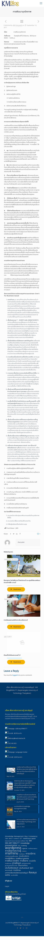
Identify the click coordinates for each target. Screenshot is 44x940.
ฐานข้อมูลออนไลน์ (26, 863)
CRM (6, 839)
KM (30, 841)
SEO (19, 846)
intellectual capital (29, 839)
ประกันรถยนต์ (24, 868)
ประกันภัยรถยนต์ (11, 868)
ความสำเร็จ (32, 861)
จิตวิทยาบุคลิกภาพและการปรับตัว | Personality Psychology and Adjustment (27, 822)
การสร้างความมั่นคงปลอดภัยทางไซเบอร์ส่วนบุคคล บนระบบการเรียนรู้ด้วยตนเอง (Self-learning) (27, 797)
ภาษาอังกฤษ (17, 870)
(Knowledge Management (14, 836)
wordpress (13, 848)
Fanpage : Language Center (18, 752)
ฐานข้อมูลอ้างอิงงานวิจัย (11, 866)
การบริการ (30, 854)
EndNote (16, 839)
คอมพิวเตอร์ (8, 863)
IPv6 (27, 841)
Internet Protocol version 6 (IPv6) (15, 841)
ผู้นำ (31, 868)
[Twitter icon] (20, 928)
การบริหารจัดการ (24, 856)
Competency (32, 836)
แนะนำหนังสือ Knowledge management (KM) (22, 807)
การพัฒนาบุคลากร (22, 858)
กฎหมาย (24, 848)
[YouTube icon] (23, 928)
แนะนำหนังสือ (14, 875)
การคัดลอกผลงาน (32, 849)
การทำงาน (11, 853)
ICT (21, 839)
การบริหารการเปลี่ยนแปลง (11, 856)
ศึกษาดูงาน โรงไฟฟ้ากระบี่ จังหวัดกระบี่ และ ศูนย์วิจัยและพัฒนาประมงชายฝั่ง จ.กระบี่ (22, 581)
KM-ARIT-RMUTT (12, 843)
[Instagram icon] (26, 928)
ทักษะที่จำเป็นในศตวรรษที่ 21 (12, 655)
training (24, 846)
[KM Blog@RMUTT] (10, 3)
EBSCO (11, 839)
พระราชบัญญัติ (8, 870)
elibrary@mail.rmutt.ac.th (16, 738)
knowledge (25, 843)
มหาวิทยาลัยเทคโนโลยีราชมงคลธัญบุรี (16, 873)
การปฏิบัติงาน (10, 858)
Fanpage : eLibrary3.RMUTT (18, 729)
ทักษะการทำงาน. (23, 866)
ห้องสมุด (33, 873)
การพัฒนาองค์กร (12, 861)
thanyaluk (18, 25)
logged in (15, 675)
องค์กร (7, 875)
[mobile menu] (41, 3)
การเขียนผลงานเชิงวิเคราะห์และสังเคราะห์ (16, 620)
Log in (7, 886)
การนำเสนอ (22, 854)
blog (26, 836)
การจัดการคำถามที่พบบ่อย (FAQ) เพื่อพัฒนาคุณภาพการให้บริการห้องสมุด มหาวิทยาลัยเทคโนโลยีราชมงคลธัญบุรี (27, 770)
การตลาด (24, 851)
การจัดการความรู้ (13, 851)
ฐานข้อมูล (16, 863)
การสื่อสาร (24, 861)
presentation (11, 845)
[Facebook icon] (17, 928)
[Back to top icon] (22, 917)
